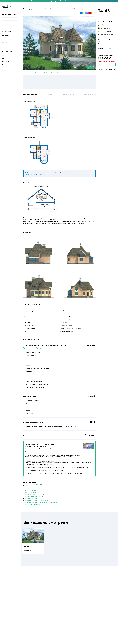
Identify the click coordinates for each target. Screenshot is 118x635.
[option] (33, 543)
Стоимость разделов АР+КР (106, 55)
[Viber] (88, 13)
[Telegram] (86, 13)
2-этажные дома (30, 492)
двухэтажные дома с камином (34, 496)
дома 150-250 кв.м (31, 490)
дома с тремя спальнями (33, 487)
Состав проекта (90, 94)
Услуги (3, 38)
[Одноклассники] (92, 13)
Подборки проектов (7, 31)
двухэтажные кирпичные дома (35, 494)
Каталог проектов (7, 28)
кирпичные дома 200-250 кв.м (35, 485)
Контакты (4, 42)
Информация (5, 35)
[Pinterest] (90, 13)
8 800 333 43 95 (9, 15)
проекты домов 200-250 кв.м (34, 488)
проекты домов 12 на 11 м (33, 504)
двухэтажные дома (31, 498)
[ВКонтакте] (81, 13)
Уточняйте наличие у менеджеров (106, 61)
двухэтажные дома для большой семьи (38, 500)
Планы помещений (30, 94)
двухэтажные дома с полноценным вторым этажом (41, 502)
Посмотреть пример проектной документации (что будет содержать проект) (48, 72)
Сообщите (63, 173)
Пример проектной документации (35, 348)
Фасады (49, 94)
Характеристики (68, 94)
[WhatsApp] (83, 13)
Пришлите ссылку (30, 448)
